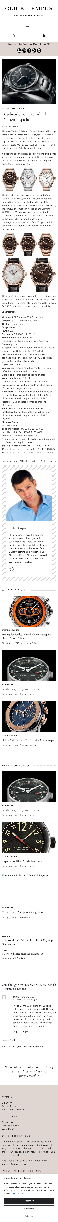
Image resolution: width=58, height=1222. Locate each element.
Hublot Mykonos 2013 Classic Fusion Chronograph (28, 740)
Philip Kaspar (17, 528)
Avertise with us (10, 1125)
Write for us (8, 1128)
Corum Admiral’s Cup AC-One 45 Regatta (23, 912)
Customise (29, 1208)
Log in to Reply (21, 1031)
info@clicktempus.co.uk (14, 1164)
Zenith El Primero (48, 461)
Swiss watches (32, 461)
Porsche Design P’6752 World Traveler (21, 689)
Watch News (18, 108)
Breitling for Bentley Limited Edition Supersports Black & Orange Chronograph (27, 636)
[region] (29, 1198)
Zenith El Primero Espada (24, 131)
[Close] (55, 1176)
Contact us (7, 1122)
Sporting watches (10, 630)
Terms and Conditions (13, 1109)
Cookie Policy (17, 1193)
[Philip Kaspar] (29, 495)
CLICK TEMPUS (29, 8)
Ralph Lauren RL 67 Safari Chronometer (22, 861)
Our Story (7, 1102)
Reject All (29, 1216)
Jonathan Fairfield (31, 643)
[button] (27, 26)
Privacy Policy (9, 1106)
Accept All (29, 1200)
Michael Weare (29, 745)
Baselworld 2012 (16, 461)
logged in (20, 1046)
